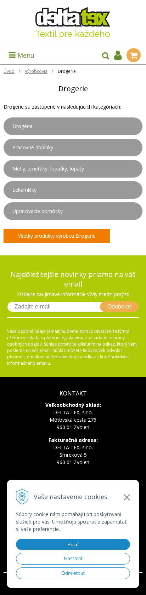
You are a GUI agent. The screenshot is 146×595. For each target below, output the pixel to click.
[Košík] (134, 55)
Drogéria (22, 126)
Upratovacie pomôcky (37, 211)
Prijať (73, 544)
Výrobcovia (36, 71)
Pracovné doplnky (32, 147)
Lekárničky (24, 189)
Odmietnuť (73, 573)
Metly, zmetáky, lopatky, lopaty (48, 168)
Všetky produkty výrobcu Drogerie (57, 235)
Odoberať (119, 307)
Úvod (9, 71)
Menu (25, 55)
